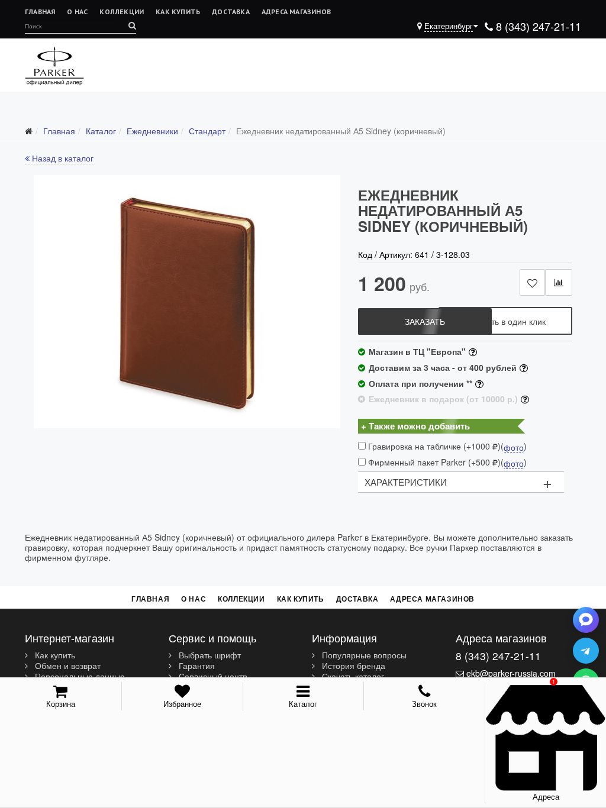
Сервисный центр (211, 676)
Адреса (546, 796)
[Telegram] (586, 651)
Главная (40, 11)
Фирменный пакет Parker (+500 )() (446, 462)
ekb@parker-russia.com (511, 673)
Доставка (231, 11)
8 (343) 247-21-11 (537, 26)
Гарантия (195, 666)
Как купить (178, 11)
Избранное (182, 703)
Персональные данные (79, 676)
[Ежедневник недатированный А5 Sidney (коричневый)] (187, 301)
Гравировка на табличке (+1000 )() (446, 446)
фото (514, 447)
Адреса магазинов (296, 11)
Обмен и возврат (67, 666)
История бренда (352, 666)
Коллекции (121, 11)
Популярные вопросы (363, 655)
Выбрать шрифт (208, 655)
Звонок (424, 703)
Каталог (303, 703)
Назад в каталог (62, 158)
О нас (77, 11)
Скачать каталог (352, 676)
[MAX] (586, 620)
